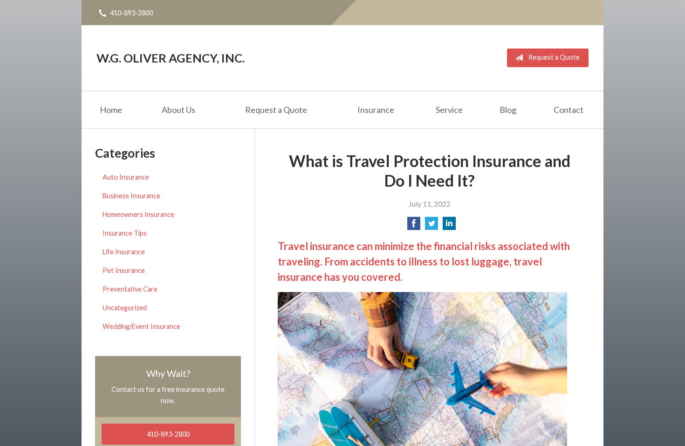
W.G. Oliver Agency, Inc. (170, 58)
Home (111, 110)
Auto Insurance (126, 177)
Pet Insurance (124, 270)
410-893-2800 (131, 13)
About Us (178, 110)
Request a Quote (554, 57)
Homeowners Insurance (138, 214)
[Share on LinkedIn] (449, 226)
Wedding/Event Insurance (141, 326)
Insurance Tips (125, 233)
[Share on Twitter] (431, 226)
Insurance (375, 110)
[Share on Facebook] (413, 226)
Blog (508, 110)
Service (449, 110)
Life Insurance (124, 252)
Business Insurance (131, 196)
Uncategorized (125, 308)
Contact (568, 110)
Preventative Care (130, 289)
